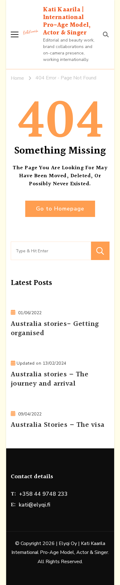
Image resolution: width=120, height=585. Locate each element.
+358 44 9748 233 (43, 494)
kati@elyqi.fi (34, 504)
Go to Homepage (60, 208)
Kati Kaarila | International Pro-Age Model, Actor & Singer (67, 21)
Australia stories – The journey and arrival (50, 379)
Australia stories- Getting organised (55, 328)
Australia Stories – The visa (58, 425)
